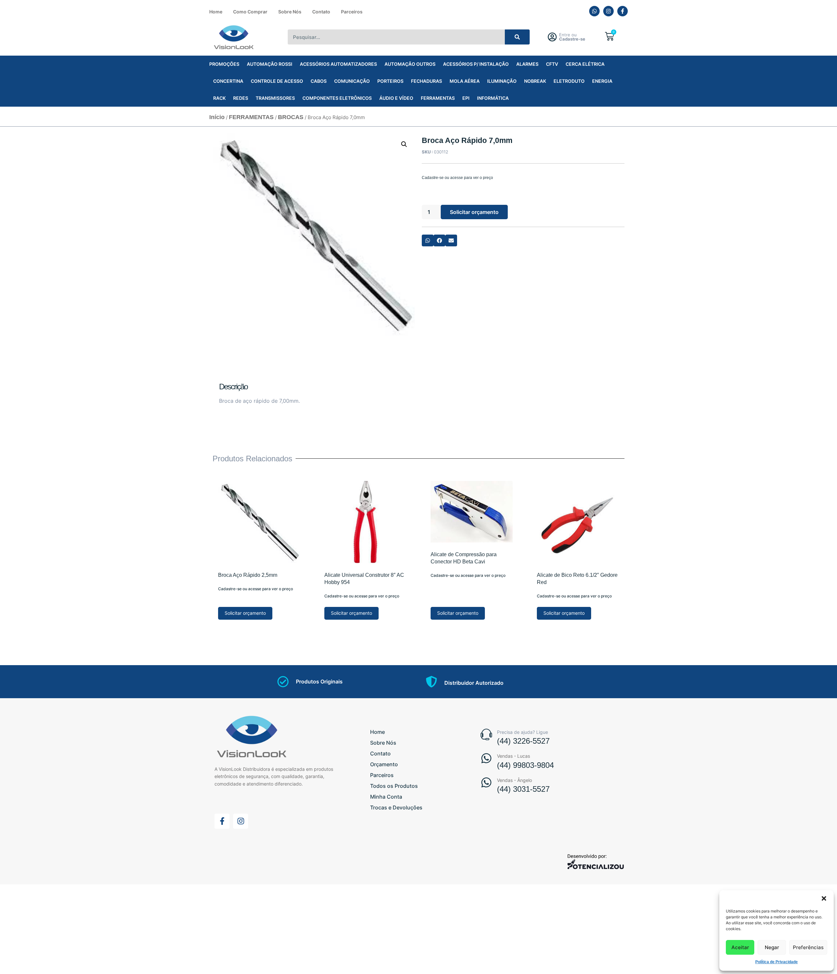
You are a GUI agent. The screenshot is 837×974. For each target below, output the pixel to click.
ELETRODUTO (569, 81)
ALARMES (527, 64)
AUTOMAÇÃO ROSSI (269, 64)
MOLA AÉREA (465, 81)
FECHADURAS (426, 81)
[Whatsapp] (594, 11)
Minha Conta (386, 796)
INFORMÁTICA (493, 98)
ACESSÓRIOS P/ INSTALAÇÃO (476, 64)
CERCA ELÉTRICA (585, 64)
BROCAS (290, 117)
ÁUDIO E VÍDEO (396, 98)
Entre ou (572, 37)
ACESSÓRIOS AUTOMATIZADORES (338, 64)
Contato (321, 11)
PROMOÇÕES (224, 64)
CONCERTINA (228, 81)
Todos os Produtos (394, 786)
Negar (772, 947)
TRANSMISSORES (275, 98)
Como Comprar (250, 11)
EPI (466, 98)
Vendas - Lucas (513, 756)
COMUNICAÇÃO (352, 81)
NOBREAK (535, 81)
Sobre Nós (289, 11)
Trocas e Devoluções (396, 807)
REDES (240, 98)
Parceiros (352, 11)
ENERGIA (602, 81)
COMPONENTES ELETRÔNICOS (337, 98)
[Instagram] (608, 11)
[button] (824, 898)
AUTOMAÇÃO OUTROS (410, 64)
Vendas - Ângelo (514, 780)
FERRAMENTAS (438, 98)
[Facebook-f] (622, 11)
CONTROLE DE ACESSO (277, 81)
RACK (219, 98)
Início (217, 117)
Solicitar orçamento (474, 212)
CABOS (319, 81)
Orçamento (384, 764)
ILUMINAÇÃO (502, 81)
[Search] (517, 36)
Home (215, 11)
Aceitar (740, 947)
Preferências (808, 947)
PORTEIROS (390, 81)
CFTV (552, 64)
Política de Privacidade (776, 962)
